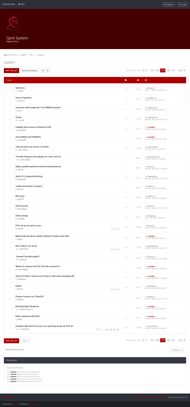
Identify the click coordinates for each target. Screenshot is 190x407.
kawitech (151, 286)
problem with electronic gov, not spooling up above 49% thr (44, 326)
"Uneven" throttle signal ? (28, 256)
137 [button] (152, 70)
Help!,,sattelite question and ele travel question (38, 166)
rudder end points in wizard (29, 186)
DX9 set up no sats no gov (28, 225)
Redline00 (22, 179)
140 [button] (168, 70)
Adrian (150, 88)
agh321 (21, 199)
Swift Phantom (27, 309)
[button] (138, 70)
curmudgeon (23, 269)
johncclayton (26, 160)
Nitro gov (20, 196)
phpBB (14, 404)
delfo (20, 319)
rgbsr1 (20, 239)
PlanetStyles (33, 404)
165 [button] (180, 70)
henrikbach (22, 209)
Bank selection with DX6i (28, 316)
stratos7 (21, 101)
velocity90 (151, 108)
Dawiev (23, 260)
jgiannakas (151, 246)
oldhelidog (22, 279)
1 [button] (146, 70)
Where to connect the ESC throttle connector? (38, 266)
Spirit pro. (20, 88)
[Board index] (13, 23)
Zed (22, 120)
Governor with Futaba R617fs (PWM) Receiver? (38, 107)
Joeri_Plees (23, 150)
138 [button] (157, 70)
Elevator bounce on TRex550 (30, 296)
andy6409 (22, 130)
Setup (18, 117)
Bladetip (21, 219)
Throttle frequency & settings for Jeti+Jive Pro (38, 156)
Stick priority (22, 206)
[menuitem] (21, 4)
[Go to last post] (154, 88)
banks (18, 286)
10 (118, 330)
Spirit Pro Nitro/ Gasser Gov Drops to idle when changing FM (45, 276)
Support (9, 62)
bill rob (20, 170)
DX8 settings (22, 215)
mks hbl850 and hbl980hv (28, 137)
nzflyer (21, 91)
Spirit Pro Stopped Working (29, 176)
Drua (20, 111)
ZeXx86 (150, 127)
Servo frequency (23, 97)
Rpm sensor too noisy (26, 246)
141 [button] (173, 70)
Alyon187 (24, 249)
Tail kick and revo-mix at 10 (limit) (32, 146)
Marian (21, 300)
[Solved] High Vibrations (27, 306)
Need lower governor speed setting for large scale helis (42, 236)
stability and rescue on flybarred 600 (33, 127)
